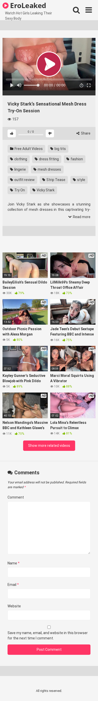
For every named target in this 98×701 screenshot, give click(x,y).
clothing (20, 159)
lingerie (20, 169)
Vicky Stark (45, 190)
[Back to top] (88, 691)
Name (14, 563)
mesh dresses (49, 169)
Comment (16, 497)
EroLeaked (27, 5)
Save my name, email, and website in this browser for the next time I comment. (48, 635)
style (80, 180)
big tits (60, 149)
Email (13, 585)
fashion (76, 159)
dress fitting (48, 159)
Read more (81, 217)
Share (85, 133)
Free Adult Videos (28, 149)
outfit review (24, 180)
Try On (19, 190)
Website (14, 606)
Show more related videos (49, 446)
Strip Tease (55, 180)
